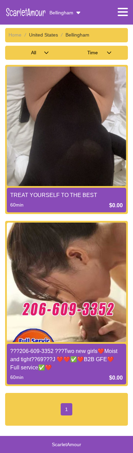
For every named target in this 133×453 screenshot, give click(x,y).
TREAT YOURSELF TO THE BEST (53, 195)
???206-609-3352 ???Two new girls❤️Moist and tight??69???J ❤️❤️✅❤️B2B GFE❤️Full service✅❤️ (63, 359)
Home (15, 35)
